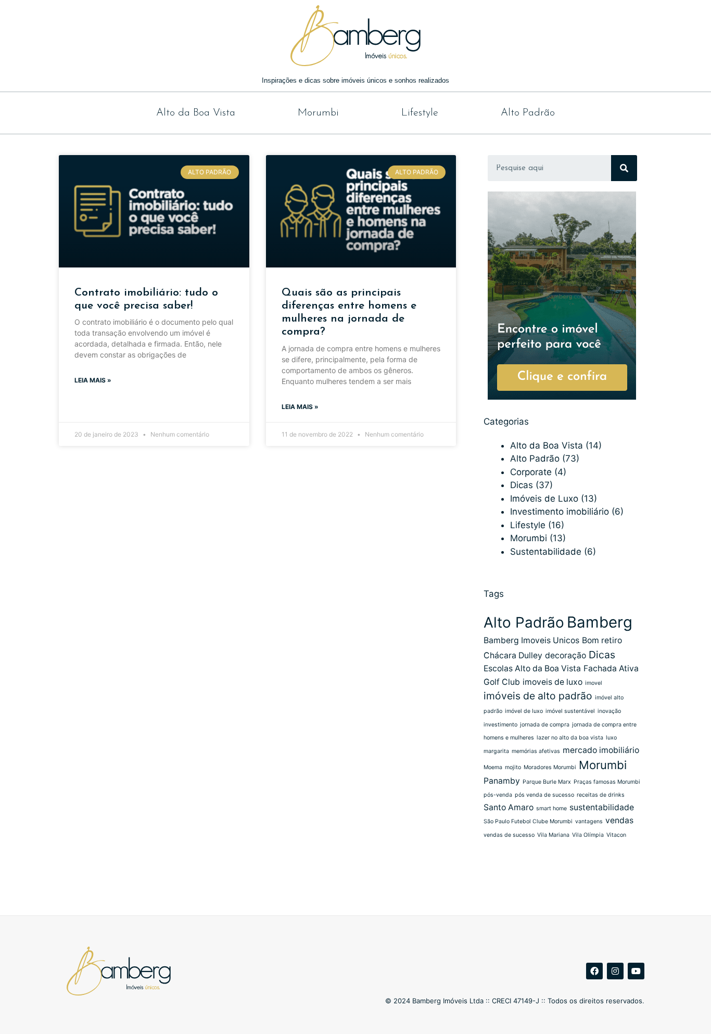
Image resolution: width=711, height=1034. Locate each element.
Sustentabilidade (545, 551)
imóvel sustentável (570, 711)
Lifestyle (419, 113)
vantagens (589, 821)
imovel (593, 683)
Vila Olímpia (588, 835)
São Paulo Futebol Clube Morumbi (528, 821)
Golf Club (502, 682)
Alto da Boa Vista (195, 113)
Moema (493, 767)
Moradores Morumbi (550, 767)
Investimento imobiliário (559, 511)
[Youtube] (636, 971)
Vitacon (616, 835)
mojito (513, 767)
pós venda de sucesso (544, 795)
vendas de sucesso (509, 835)
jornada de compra (544, 724)
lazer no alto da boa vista (570, 737)
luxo (611, 737)
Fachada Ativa (611, 668)
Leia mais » (92, 380)
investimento (500, 724)
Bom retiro (602, 640)
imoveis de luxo (552, 682)
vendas (619, 820)
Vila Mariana (553, 835)
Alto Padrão (528, 113)
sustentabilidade (601, 807)
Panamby (502, 781)
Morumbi (318, 113)
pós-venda (498, 795)
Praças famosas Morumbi (607, 781)
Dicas (521, 485)
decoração (565, 655)
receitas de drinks (601, 795)
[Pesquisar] (624, 168)
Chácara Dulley (513, 655)
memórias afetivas (536, 751)
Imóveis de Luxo (544, 498)
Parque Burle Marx (547, 781)
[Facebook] (594, 971)
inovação (609, 711)
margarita (496, 751)
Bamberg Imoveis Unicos (531, 640)
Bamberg (599, 622)
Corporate (531, 472)
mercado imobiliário (601, 750)
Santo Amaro (509, 807)
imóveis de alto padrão (538, 696)
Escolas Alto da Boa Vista (532, 668)
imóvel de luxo (524, 711)
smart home (551, 808)
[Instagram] (615, 971)
